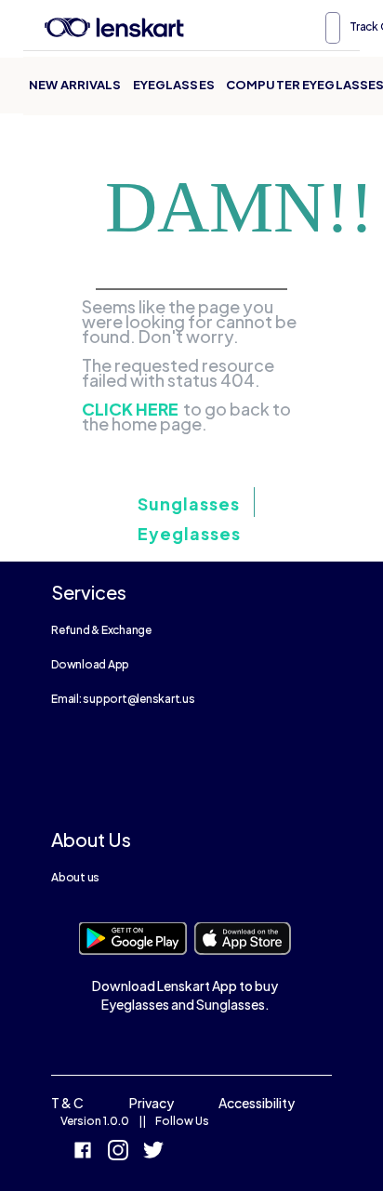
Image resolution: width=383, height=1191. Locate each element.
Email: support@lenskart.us (123, 699)
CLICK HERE (130, 409)
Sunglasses (189, 503)
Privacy (151, 1102)
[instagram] (118, 1152)
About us (75, 877)
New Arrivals (75, 84)
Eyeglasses (174, 84)
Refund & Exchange (101, 630)
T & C (67, 1102)
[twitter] (153, 1152)
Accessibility (256, 1102)
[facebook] (82, 1152)
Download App (90, 664)
